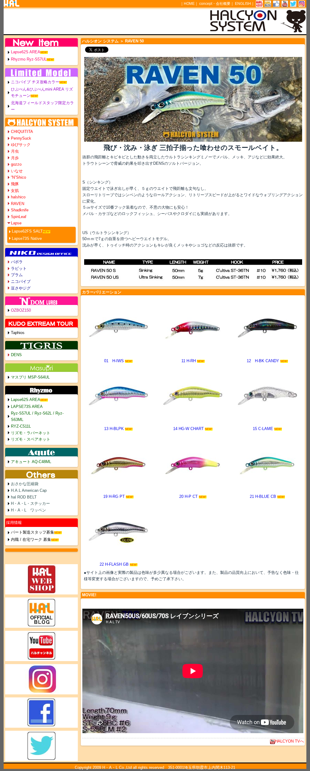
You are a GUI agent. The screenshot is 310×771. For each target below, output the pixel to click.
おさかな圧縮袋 (24, 483)
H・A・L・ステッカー (30, 503)
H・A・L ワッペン (28, 510)
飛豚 (15, 184)
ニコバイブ (21, 281)
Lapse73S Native (27, 238)
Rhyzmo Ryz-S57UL (29, 59)
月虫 (15, 151)
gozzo (16, 164)
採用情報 (14, 522)
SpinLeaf (18, 216)
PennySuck (21, 138)
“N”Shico (18, 177)
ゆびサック (21, 144)
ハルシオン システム (100, 41)
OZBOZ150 (21, 310)
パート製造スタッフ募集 (32, 532)
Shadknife (19, 210)
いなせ (17, 171)
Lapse (16, 223)
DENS (16, 354)
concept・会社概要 (214, 4)
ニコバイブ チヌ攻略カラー (35, 82)
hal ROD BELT (24, 497)
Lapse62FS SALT (27, 231)
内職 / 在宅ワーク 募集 (31, 539)
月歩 (15, 158)
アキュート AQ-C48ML (31, 461)
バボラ (17, 262)
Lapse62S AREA (25, 52)
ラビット (19, 268)
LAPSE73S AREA (27, 406)
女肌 (15, 190)
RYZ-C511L (21, 426)
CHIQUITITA (22, 131)
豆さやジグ (21, 288)
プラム (17, 275)
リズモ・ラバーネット (30, 433)
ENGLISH (243, 4)
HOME (189, 4)
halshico (18, 197)
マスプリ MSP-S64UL (30, 377)
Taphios (18, 332)
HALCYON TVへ (289, 741)
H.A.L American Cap (29, 490)
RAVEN (17, 203)
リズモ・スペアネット (30, 439)
